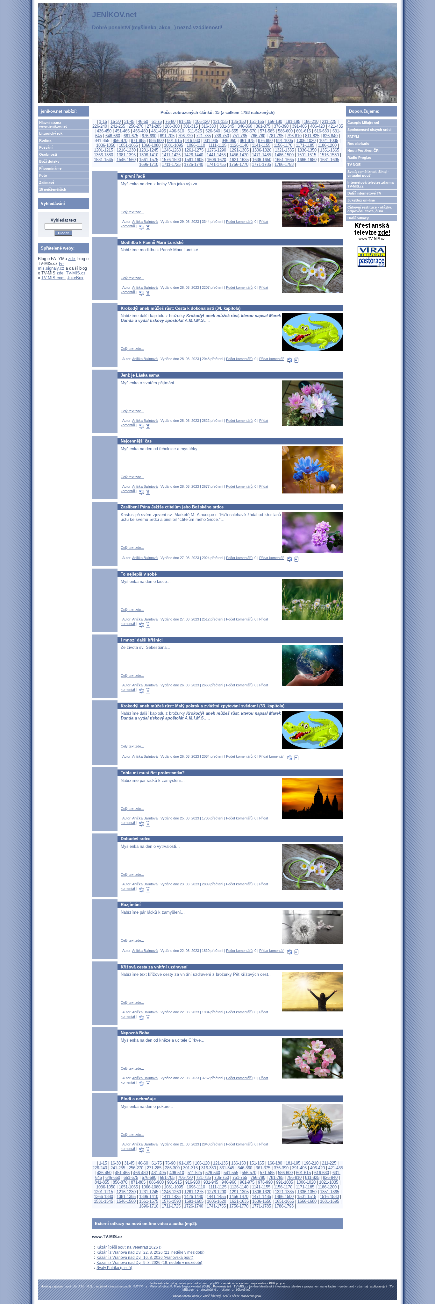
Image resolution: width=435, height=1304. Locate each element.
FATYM (353, 136)
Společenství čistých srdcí (369, 129)
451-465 (122, 131)
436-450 (104, 131)
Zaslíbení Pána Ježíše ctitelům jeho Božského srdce (172, 507)
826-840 (330, 135)
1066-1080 (150, 145)
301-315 (190, 126)
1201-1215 (103, 150)
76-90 (170, 121)
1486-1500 (284, 154)
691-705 (167, 135)
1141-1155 (261, 145)
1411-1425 (171, 154)
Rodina (45, 140)
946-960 (229, 140)
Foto (43, 175)
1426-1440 (193, 154)
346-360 (245, 126)
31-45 (129, 121)
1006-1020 (306, 140)
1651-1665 (284, 159)
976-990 (265, 140)
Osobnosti (48, 154)
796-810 (294, 135)
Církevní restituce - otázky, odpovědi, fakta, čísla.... (369, 209)
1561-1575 (148, 159)
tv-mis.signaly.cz (51, 266)
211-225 (329, 121)
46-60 (143, 121)
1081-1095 (173, 145)
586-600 (285, 131)
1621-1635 (239, 159)
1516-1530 (329, 154)
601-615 (303, 131)
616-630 (321, 131)
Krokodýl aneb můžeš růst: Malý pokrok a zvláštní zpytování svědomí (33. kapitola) (202, 706)
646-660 (112, 135)
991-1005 (284, 140)
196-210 (311, 121)
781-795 (276, 135)
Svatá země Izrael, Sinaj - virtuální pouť (368, 173)
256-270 (136, 126)
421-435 (335, 126)
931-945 (210, 140)
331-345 (226, 126)
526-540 (212, 131)
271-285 (154, 126)
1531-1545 (103, 159)
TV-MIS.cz (76, 273)
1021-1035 (328, 140)
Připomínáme (50, 168)
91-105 (185, 121)
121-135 (220, 121)
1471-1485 (261, 154)
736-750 (221, 135)
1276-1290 (216, 150)
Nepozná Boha (135, 1033)
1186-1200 (327, 145)
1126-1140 (239, 145)
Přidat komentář (271, 359)
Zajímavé (46, 182)
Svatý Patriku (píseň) (114, 1267)
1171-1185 (305, 145)
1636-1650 (261, 159)
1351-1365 (329, 150)
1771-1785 (261, 164)
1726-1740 (193, 164)
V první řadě (133, 176)
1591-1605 (193, 159)
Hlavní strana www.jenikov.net (53, 124)
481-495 (158, 131)
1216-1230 (126, 150)
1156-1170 (283, 145)
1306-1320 (261, 150)
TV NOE (353, 165)
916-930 (192, 140)
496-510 (176, 131)
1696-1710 (148, 164)
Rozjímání (131, 904)
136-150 (238, 121)
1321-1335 (284, 150)
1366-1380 (103, 154)
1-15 (103, 121)
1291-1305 (239, 150)
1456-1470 (238, 154)
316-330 (208, 126)
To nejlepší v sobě (139, 574)
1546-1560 (126, 159)
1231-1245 (148, 150)
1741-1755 (216, 164)
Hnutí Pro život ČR (363, 150)
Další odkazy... (359, 218)
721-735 (203, 135)
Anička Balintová (145, 221)
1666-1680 (307, 159)
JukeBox (75, 277)
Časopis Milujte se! (363, 122)
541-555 (231, 131)
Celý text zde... (132, 212)
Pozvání (46, 147)
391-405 (299, 126)
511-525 (195, 131)
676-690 (149, 135)
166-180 (274, 121)
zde (71, 258)
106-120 (202, 121)
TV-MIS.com (53, 277)
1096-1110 (196, 145)
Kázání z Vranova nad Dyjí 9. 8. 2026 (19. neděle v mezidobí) (149, 1262)
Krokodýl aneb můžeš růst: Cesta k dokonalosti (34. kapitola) (180, 308)
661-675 (131, 135)
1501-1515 (306, 154)
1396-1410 (148, 154)
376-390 (281, 126)
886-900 (156, 140)
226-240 (99, 126)
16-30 (116, 121)
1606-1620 (216, 159)
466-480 (140, 131)
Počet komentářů (239, 221)
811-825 (312, 135)
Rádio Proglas (359, 157)
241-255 (118, 126)
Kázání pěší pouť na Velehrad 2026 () (128, 1247)
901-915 (174, 140)
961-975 (247, 140)
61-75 (157, 121)
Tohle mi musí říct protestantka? (153, 772)
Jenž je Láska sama (140, 375)
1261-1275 (193, 150)
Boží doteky (49, 161)
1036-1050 (105, 145)
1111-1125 (217, 145)
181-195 (293, 121)
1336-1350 (307, 150)
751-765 (239, 135)
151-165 (256, 121)
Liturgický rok (50, 133)
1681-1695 (329, 159)
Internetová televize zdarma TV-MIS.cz (370, 184)
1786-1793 (284, 164)
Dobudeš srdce (135, 838)
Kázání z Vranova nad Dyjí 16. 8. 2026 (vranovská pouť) (144, 1257)
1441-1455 (216, 154)
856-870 (120, 140)
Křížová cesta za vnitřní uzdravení (154, 967)
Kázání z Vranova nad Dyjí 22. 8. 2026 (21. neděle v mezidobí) (150, 1252)
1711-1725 (171, 164)
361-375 (263, 126)
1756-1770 (238, 164)
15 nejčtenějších (52, 189)
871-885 (138, 140)
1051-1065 (128, 145)
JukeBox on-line (361, 200)
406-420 (317, 126)
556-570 (249, 131)
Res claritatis (358, 143)
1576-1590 (171, 159)
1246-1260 (171, 150)
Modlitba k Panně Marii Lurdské (152, 242)
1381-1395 (126, 154)
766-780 (258, 135)
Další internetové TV (364, 193)
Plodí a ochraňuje (138, 1098)
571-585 (267, 131)
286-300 (172, 126)
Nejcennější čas (136, 441)
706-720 (185, 135)
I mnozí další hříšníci (142, 640)
